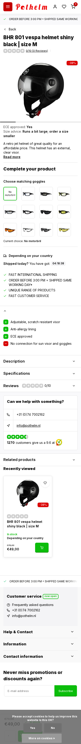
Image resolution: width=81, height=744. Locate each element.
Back (12, 29)
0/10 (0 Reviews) (37, 50)
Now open (51, 596)
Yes (32, 728)
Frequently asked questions (33, 605)
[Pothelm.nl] (31, 7)
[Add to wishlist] (45, 482)
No (53, 728)
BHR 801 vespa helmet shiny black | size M (24, 524)
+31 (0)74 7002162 (31, 414)
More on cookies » (42, 738)
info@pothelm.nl (28, 425)
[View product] (42, 548)
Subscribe (65, 691)
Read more (11, 157)
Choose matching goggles (24, 181)
